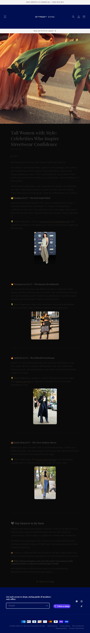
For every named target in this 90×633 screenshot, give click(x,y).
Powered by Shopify (38, 626)
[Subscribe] (46, 606)
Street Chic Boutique (23, 626)
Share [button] (15, 156)
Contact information (76, 628)
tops (29, 381)
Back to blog (46, 581)
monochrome (46, 221)
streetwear (60, 221)
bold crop (21, 381)
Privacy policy (65, 626)
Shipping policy (61, 628)
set (68, 221)
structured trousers (46, 459)
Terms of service (78, 626)
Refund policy (53, 626)
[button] (5, 16)
